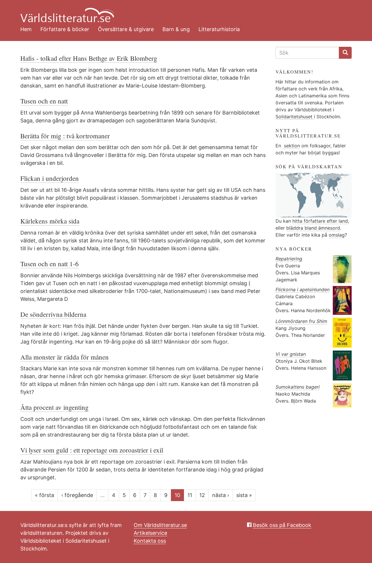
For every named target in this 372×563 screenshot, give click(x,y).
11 (189, 495)
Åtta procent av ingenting (54, 407)
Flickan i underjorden (49, 178)
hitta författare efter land (320, 221)
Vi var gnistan (291, 354)
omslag (337, 235)
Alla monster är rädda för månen (64, 357)
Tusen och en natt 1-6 (49, 263)
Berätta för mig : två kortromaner (65, 135)
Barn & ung (176, 29)
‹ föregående (77, 495)
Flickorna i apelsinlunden (303, 289)
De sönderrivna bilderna (53, 314)
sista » (244, 495)
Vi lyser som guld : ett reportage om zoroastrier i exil (91, 450)
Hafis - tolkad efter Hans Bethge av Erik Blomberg (88, 58)
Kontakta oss (150, 541)
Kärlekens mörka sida (49, 221)
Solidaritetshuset (295, 116)
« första (44, 495)
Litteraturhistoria (219, 29)
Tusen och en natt (44, 100)
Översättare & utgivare (126, 29)
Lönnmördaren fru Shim (301, 321)
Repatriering (289, 259)
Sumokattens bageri (298, 387)
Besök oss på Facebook (282, 525)
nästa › (220, 495)
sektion (291, 146)
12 (202, 495)
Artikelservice (150, 533)
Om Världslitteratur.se (160, 525)
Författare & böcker (64, 29)
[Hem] (181, 11)
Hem (26, 29)
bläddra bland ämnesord (313, 228)
